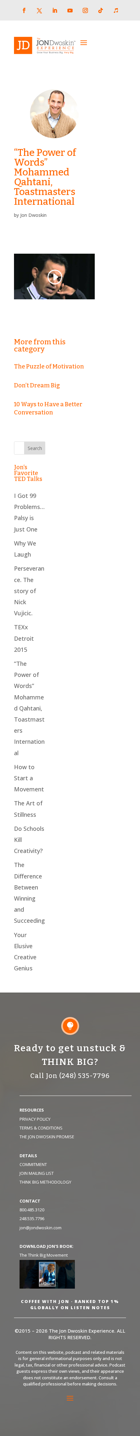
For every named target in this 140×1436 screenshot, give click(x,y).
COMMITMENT (33, 1164)
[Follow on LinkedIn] (54, 10)
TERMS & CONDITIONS (41, 1128)
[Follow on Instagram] (85, 10)
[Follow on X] (39, 11)
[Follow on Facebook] (24, 10)
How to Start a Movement (29, 778)
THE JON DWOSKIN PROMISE (47, 1137)
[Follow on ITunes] (116, 10)
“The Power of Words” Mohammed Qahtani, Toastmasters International (29, 708)
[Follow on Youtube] (70, 10)
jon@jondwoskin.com (41, 1228)
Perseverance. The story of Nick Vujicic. (29, 590)
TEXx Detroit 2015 (24, 638)
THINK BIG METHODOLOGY (45, 1182)
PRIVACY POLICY (35, 1119)
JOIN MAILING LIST (37, 1173)
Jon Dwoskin (33, 215)
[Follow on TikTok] (100, 10)
